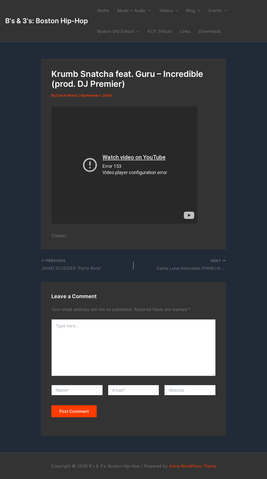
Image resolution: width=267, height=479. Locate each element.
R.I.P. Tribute (160, 31)
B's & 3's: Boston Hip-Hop (46, 21)
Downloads (210, 31)
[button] (148, 10)
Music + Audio (131, 10)
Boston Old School (115, 31)
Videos (166, 10)
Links (185, 31)
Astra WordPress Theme (192, 466)
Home (103, 10)
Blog (190, 10)
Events (215, 10)
